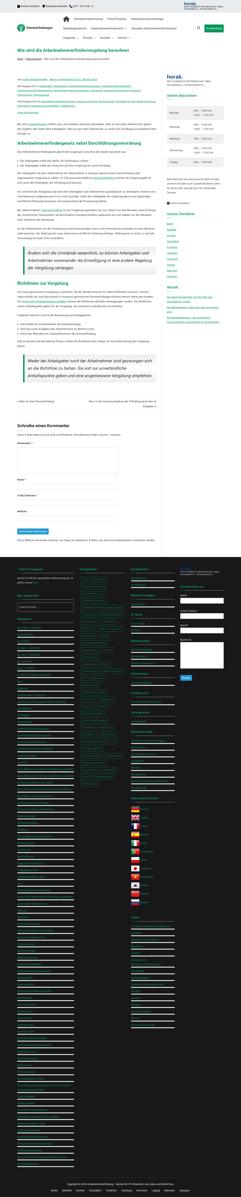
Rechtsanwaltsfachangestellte (34, 1045)
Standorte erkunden (56, 6)
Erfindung (22, 829)
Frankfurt (172, 247)
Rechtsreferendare (27, 1058)
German (144, 809)
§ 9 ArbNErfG (24, 661)
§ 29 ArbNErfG (25, 634)
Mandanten (137, 971)
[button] (125, 28)
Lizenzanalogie (25, 944)
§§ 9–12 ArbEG (26, 668)
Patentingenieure (26, 1004)
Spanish (144, 834)
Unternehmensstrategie (91, 756)
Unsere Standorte (140, 1011)
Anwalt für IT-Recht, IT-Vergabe (148, 740)
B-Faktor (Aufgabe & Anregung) (35, 782)
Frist (19, 883)
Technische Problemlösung (32, 1110)
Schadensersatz (26, 1071)
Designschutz (138, 578)
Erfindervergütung (27, 822)
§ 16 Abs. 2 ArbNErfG (29, 627)
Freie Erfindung (116, 19)
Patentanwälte (25, 984)
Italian (143, 843)
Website (22, 511)
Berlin (170, 223)
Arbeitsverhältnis (26, 755)
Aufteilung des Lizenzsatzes (93, 601)
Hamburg (172, 253)
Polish (143, 859)
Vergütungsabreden (28, 1130)
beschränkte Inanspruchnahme (71, 90)
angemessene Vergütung (31, 695)
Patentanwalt (25, 95)
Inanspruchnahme (87, 101)
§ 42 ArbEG (23, 641)
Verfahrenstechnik (114, 756)
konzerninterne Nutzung (30, 937)
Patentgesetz (24, 997)
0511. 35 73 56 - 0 (83, 6)
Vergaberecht (138, 787)
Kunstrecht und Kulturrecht (146, 702)
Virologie (85, 777)
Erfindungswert (26, 843)
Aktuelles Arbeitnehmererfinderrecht (154, 28)
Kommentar (24, 443)
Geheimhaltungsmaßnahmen (94, 643)
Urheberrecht (138, 584)
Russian (144, 902)
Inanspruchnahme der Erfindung (122, 90)
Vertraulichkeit (110, 770)
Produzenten (24, 1018)
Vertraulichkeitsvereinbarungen (34, 1143)
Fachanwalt (96, 90)
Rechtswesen (24, 1065)
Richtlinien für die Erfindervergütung (135, 101)
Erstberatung (214, 28)
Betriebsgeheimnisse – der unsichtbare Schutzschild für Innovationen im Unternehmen (193, 320)
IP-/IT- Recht (138, 623)
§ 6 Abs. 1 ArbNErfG (28, 648)
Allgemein (22, 688)
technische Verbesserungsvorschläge (38, 105)
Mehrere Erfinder (26, 950)
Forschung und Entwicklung (108, 629)
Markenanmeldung (141, 649)
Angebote (69, 37)
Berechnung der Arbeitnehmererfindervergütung (44, 789)
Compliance (137, 760)
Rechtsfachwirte (26, 1051)
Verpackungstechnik (90, 770)
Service (122, 37)
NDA (84, 678)
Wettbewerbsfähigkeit (103, 777)
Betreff (184, 625)
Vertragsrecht (139, 721)
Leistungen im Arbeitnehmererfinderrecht (146, 962)
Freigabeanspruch (27, 870)
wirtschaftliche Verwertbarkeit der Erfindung (42, 1157)
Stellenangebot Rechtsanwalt (94, 742)
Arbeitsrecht (138, 747)
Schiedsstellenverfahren (30, 1078)
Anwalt (85, 579)
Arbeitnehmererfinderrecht (107, 28)
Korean (144, 885)
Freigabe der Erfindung (30, 863)
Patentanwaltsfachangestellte (34, 991)
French (144, 826)
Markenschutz (139, 656)
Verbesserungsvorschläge (147, 19)
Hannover (172, 259)
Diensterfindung (38, 124)
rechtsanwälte (88, 727)
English (144, 817)
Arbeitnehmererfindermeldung (34, 735)
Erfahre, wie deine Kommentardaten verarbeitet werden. (122, 540)
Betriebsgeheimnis (75, 28)
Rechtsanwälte (25, 1031)
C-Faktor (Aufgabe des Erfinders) (35, 809)
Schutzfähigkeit (26, 1096)
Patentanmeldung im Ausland (33, 971)
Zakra (152, 1184)
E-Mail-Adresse (27, 495)
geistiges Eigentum (90, 650)
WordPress (167, 1184)
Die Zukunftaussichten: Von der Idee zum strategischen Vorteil (189, 299)
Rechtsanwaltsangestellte (31, 1038)
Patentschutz (24, 1011)
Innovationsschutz (90, 671)
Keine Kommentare (27, 112)
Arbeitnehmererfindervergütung (35, 90)
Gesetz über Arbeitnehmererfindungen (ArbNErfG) (45, 897)
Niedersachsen (98, 678)
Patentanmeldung (141, 682)
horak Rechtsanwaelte (34, 79)
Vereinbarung (67, 105)
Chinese (144, 893)
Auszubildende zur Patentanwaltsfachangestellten (45, 769)
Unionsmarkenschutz (143, 663)
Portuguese (146, 851)
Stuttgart (172, 276)
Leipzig (171, 264)
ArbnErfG (22, 762)
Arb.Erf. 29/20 (99, 579)
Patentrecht (87, 706)
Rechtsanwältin (105, 727)
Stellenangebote (140, 977)
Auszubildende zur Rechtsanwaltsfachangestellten (45, 775)
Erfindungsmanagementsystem (35, 836)
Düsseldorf (173, 241)
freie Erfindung (25, 856)
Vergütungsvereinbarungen (32, 1137)
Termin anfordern (30, 6)
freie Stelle (104, 636)
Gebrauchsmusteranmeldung (33, 890)
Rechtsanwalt (41, 95)
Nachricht (185, 639)
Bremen (171, 235)
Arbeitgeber (45, 86)
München (172, 270)
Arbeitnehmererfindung (88, 19)
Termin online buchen (143, 1025)
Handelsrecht (138, 774)
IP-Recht (136, 630)
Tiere (113, 742)
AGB (35, 582)
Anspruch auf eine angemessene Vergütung (41, 701)
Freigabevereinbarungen (30, 876)
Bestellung (137, 946)
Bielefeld (171, 229)
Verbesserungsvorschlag (31, 1123)
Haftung (22, 910)
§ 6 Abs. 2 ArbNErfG (28, 654)
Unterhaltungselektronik (91, 749)
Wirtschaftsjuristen (28, 1163)
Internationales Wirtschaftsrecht (149, 781)
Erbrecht (136, 767)
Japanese (145, 868)
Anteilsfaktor (24, 708)
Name (21, 479)
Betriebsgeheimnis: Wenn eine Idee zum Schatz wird (193, 309)
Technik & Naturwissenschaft (147, 984)
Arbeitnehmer (60, 86)
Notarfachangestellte (29, 964)
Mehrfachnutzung (27, 957)
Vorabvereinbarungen (29, 1150)
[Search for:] (45, 607)
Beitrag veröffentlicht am (73, 79)
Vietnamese (146, 876)
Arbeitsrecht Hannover (143, 754)
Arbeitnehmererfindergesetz (84, 86)
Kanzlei (87, 37)
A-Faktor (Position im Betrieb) (33, 674)
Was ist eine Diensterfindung (37, 401)
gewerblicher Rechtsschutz (32, 903)
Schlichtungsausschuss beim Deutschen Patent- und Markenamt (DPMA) (44, 1087)
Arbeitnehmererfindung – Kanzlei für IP (108, 1184)
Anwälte (135, 998)
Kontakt (105, 37)
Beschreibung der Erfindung (32, 802)
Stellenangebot (25, 1103)
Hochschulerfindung (28, 923)
